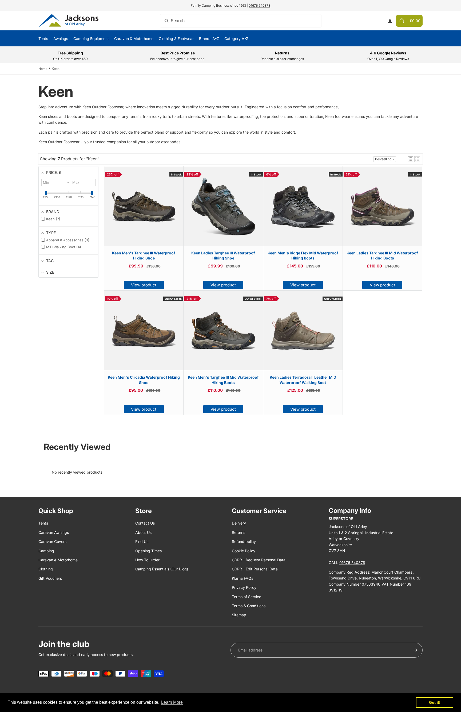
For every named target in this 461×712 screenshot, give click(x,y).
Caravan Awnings (53, 532)
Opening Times (148, 551)
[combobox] (240, 20)
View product (143, 284)
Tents (43, 523)
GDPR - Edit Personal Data (255, 569)
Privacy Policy (244, 587)
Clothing (45, 569)
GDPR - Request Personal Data (258, 560)
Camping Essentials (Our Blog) (161, 569)
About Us (143, 532)
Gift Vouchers (50, 578)
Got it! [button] (434, 702)
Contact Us (145, 523)
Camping (46, 551)
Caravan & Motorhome (58, 560)
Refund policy (244, 541)
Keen (55, 69)
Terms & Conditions (248, 605)
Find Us (141, 541)
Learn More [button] (172, 702)
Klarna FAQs (242, 578)
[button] (410, 159)
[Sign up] (415, 650)
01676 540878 (259, 5)
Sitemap (239, 615)
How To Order (147, 560)
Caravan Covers (52, 541)
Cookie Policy (243, 551)
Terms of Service (246, 596)
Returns (238, 532)
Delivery (239, 523)
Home (42, 69)
